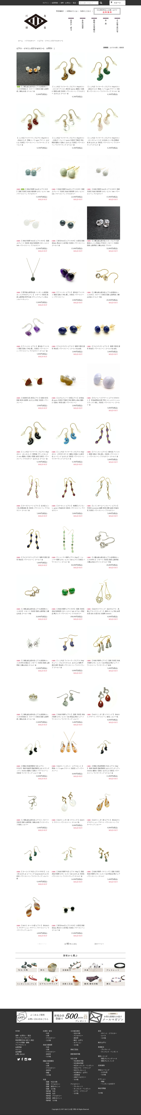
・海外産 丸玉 (50, 1093)
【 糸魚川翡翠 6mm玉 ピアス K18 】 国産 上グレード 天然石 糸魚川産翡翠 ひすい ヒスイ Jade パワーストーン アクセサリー (68, 191)
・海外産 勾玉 (50, 1091)
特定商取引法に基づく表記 (24, 1040)
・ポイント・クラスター (108, 1033)
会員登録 (55, 3)
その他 (100, 1093)
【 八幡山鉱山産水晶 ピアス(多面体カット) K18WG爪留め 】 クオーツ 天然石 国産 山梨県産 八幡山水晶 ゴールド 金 (33, 663)
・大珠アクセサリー (79, 1077)
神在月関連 (102, 1088)
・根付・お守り (77, 1040)
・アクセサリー (50, 1038)
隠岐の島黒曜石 (48, 1061)
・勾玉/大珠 (76, 1033)
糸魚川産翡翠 (47, 1045)
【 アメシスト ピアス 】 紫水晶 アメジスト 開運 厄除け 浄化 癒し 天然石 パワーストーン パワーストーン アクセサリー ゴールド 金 (33, 348)
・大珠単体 (76, 1075)
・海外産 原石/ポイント (53, 1098)
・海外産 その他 (51, 1100)
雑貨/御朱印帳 (75, 1054)
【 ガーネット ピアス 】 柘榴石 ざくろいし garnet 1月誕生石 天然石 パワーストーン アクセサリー (68, 508)
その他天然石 (75, 1031)
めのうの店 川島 (19, 3)
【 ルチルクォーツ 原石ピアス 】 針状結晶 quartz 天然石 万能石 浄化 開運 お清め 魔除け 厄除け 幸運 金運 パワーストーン (68, 400)
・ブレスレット (77, 1086)
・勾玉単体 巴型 (77, 1061)
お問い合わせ (20, 1054)
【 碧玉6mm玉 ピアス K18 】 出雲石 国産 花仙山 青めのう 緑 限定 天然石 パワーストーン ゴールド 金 (68, 243)
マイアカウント (20, 1045)
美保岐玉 (101, 1047)
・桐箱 (102, 1081)
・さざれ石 (103, 1072)
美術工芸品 (74, 1049)
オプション (102, 1079)
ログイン (46, 3)
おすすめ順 (114, 47)
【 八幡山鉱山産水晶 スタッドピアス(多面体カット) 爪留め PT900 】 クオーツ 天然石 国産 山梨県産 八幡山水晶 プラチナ (103, 243)
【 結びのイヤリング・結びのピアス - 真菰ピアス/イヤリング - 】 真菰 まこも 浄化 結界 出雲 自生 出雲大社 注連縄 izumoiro (103, 611)
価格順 (121, 47)
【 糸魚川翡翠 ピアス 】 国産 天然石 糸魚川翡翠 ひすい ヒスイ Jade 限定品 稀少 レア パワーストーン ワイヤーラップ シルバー (68, 717)
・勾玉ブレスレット (79, 1070)
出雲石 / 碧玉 (47, 1031)
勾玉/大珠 (73, 1058)
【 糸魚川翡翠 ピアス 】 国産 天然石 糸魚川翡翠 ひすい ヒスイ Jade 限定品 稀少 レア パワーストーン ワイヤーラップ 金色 (103, 663)
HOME (17, 1031)
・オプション (76, 1042)
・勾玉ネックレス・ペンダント (83, 1065)
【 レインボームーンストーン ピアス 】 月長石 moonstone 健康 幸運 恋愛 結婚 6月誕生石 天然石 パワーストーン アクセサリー (103, 508)
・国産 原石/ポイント (52, 1086)
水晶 (44, 1079)
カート (115, 2)
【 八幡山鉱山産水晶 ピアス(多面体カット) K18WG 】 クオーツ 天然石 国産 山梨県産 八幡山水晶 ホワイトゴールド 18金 (103, 560)
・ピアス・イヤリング (80, 1091)
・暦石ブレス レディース (108, 1058)
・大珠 (47, 1035)
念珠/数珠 (101, 1065)
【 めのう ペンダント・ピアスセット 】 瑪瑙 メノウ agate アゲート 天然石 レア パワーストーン (68, 768)
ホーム (20, 41)
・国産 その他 (50, 1089)
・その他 (48, 1040)
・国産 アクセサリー (52, 1084)
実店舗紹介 (60, 11)
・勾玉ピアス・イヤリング (81, 1068)
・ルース (103, 1035)
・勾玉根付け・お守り (80, 1072)
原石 (99, 1031)
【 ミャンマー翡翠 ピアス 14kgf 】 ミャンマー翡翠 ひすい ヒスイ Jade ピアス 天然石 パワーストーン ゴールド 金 (68, 560)
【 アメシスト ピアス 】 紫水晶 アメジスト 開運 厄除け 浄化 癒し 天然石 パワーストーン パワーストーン (68, 295)
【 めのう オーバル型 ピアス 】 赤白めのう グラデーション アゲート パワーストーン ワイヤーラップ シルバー (33, 928)
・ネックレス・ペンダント (81, 1089)
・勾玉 (47, 1033)
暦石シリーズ (102, 1056)
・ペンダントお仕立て (107, 1084)
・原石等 (48, 1054)
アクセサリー (30, 41)
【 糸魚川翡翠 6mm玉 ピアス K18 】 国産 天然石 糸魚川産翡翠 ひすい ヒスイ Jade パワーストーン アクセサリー (33, 191)
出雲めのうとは (72, 11)
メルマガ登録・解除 (22, 1042)
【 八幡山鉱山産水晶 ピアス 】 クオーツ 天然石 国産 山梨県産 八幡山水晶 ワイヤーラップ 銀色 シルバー (33, 822)
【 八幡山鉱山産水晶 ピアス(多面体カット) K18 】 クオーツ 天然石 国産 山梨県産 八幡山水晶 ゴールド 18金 (103, 295)
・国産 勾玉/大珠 (51, 1082)
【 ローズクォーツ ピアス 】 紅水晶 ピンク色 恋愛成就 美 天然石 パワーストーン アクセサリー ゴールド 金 (33, 508)
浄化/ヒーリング (103, 1070)
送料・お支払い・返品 (68, 3)
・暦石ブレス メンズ (107, 1061)
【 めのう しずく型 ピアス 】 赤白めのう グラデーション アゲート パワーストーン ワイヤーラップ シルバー (103, 822)
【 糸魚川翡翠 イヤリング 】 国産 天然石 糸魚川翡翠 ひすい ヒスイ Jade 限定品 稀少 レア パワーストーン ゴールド (103, 874)
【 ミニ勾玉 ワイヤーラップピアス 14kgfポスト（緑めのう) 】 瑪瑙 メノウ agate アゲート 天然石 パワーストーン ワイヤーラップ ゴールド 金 (103, 89)
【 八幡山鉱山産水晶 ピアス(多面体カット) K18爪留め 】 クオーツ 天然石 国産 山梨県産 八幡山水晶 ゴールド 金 (33, 89)
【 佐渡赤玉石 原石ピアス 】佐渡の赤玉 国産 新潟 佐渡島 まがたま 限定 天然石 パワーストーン (32, 400)
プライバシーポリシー (23, 1038)
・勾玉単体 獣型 (77, 1063)
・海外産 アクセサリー (53, 1096)
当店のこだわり (85, 11)
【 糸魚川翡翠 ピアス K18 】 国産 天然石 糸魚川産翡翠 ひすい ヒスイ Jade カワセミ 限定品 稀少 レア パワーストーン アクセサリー (68, 611)
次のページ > (99, 944)
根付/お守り (102, 1042)
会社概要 (18, 1052)
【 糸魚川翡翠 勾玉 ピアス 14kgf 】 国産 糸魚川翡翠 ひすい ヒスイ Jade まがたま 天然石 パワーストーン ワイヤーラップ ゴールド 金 (68, 874)
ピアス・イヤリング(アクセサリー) (51, 41)
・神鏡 (47, 1072)
